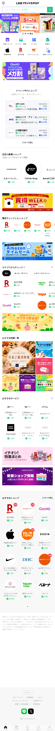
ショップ (16, 729)
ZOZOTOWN (11, 434)
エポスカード (45, 414)
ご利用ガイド (38, 701)
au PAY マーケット (44, 569)
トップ (5, 729)
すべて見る (29, 33)
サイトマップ (18, 697)
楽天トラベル (27, 593)
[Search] (50, 9)
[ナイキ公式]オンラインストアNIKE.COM (10, 569)
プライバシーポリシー (20, 701)
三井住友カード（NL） (11, 413)
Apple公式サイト (10, 543)
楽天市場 (10, 517)
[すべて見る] (27, 606)
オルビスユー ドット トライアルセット (28, 434)
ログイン (27, 692)
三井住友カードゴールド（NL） (28, 413)
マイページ (49, 729)
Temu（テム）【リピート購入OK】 (27, 544)
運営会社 (37, 704)
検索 (27, 729)
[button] (24, 97)
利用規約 (30, 697)
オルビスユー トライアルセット (45, 434)
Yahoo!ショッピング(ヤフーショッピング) (27, 518)
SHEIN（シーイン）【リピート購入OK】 (44, 544)
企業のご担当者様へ (22, 704)
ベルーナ (44, 593)
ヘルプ (39, 697)
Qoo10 (44, 517)
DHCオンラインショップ (27, 569)
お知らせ (38, 729)
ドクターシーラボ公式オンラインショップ (10, 594)
